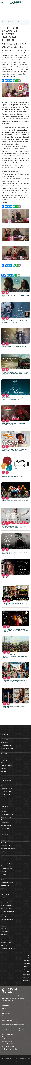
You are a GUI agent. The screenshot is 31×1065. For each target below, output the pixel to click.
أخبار (29, 958)
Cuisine (3, 783)
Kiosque (3, 774)
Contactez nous (6, 1016)
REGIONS (5, 834)
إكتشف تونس (27, 961)
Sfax (2, 837)
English (5, 926)
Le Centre (3, 857)
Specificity (3, 916)
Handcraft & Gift (5, 931)
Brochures (3, 874)
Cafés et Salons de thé (6, 791)
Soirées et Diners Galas (7, 882)
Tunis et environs (5, 840)
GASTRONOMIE (7, 780)
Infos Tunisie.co (6, 1005)
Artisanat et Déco (5, 811)
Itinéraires (3, 768)
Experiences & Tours (6, 942)
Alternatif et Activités (6, 745)
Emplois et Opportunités (7, 919)
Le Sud (3, 851)
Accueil (3, 21)
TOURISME (5, 734)
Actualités (3, 897)
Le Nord (3, 854)
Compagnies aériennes (6, 751)
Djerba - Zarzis (4, 843)
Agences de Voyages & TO (7, 748)
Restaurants (4, 786)
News (2, 937)
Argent (2, 914)
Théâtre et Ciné (5, 885)
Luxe (2, 808)
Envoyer (24, 1029)
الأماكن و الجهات (26, 974)
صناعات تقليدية (26, 969)
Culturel (3, 763)
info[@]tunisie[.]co (9, 1046)
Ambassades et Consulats (7, 911)
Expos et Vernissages (6, 866)
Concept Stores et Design (7, 814)
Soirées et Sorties (5, 880)
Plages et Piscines (5, 754)
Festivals (3, 877)
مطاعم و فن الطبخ (25, 977)
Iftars (2, 888)
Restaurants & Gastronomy (8, 948)
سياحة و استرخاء (26, 963)
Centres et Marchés (6, 817)
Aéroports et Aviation (6, 908)
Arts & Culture (4, 928)
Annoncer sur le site (7, 1013)
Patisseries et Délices (6, 788)
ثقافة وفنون (27, 966)
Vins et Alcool (4, 800)
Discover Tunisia (5, 939)
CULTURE (5, 760)
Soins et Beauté (5, 828)
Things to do (4, 945)
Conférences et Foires (6, 868)
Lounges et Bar (5, 797)
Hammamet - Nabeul (6, 845)
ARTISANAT (5, 806)
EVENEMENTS (6, 863)
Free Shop (3, 820)
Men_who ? (4, 771)
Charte (4, 1008)
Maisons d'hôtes (5, 740)
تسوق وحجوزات (26, 980)
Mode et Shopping (5, 822)
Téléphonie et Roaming (6, 825)
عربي (28, 955)
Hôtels (2, 737)
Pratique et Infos (5, 900)
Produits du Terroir (5, 794)
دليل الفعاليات (26, 972)
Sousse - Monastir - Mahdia (8, 848)
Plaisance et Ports (5, 903)
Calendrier (3, 871)
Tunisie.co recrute (6, 1010)
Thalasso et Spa (5, 742)
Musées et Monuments (7, 765)
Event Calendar (5, 934)
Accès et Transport (6, 905)
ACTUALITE (5, 894)
